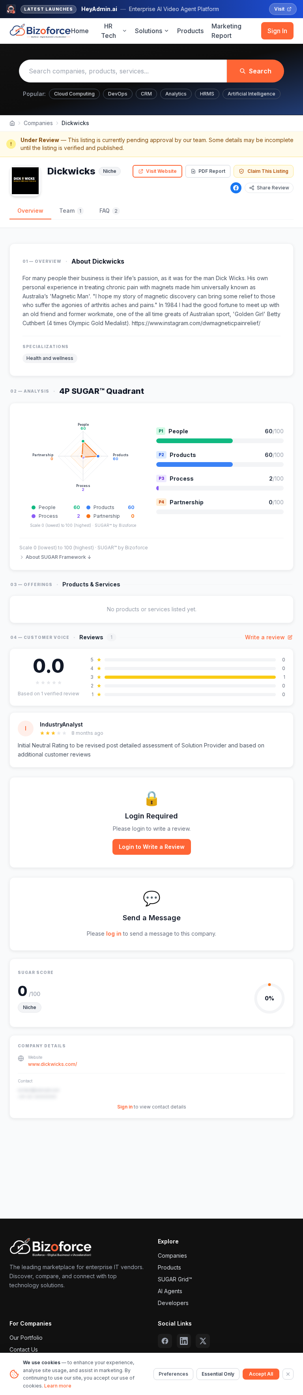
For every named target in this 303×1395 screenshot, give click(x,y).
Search (260, 71)
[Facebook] (235, 187)
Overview (30, 210)
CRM (146, 94)
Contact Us (23, 1349)
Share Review (273, 188)
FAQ (108, 210)
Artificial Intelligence (251, 94)
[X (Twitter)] (203, 1341)
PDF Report (211, 171)
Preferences (173, 1374)
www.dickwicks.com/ (52, 1064)
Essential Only (218, 1374)
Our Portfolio (26, 1337)
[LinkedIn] (184, 1341)
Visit (279, 9)
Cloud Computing (74, 94)
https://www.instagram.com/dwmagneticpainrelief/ (196, 323)
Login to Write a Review (152, 846)
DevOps (117, 94)
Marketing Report (226, 30)
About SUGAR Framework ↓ (58, 557)
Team (70, 210)
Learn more (57, 1386)
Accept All (261, 1374)
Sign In (277, 31)
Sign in (125, 1107)
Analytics (176, 94)
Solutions (148, 31)
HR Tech (108, 30)
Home (80, 31)
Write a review (265, 637)
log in (114, 933)
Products (190, 31)
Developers (173, 1303)
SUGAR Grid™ (175, 1279)
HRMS (207, 94)
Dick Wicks (230, 278)
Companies (38, 123)
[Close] (288, 1374)
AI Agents (170, 1291)
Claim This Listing (267, 171)
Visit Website (161, 171)
